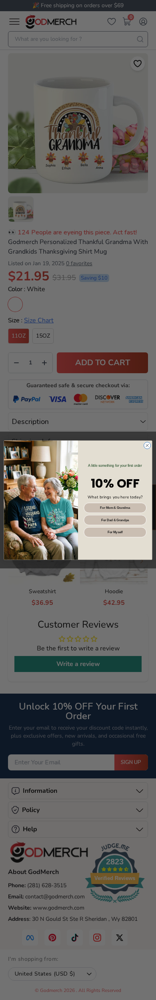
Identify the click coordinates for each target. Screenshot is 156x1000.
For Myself (115, 532)
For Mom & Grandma (115, 507)
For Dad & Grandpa (115, 519)
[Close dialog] (147, 445)
